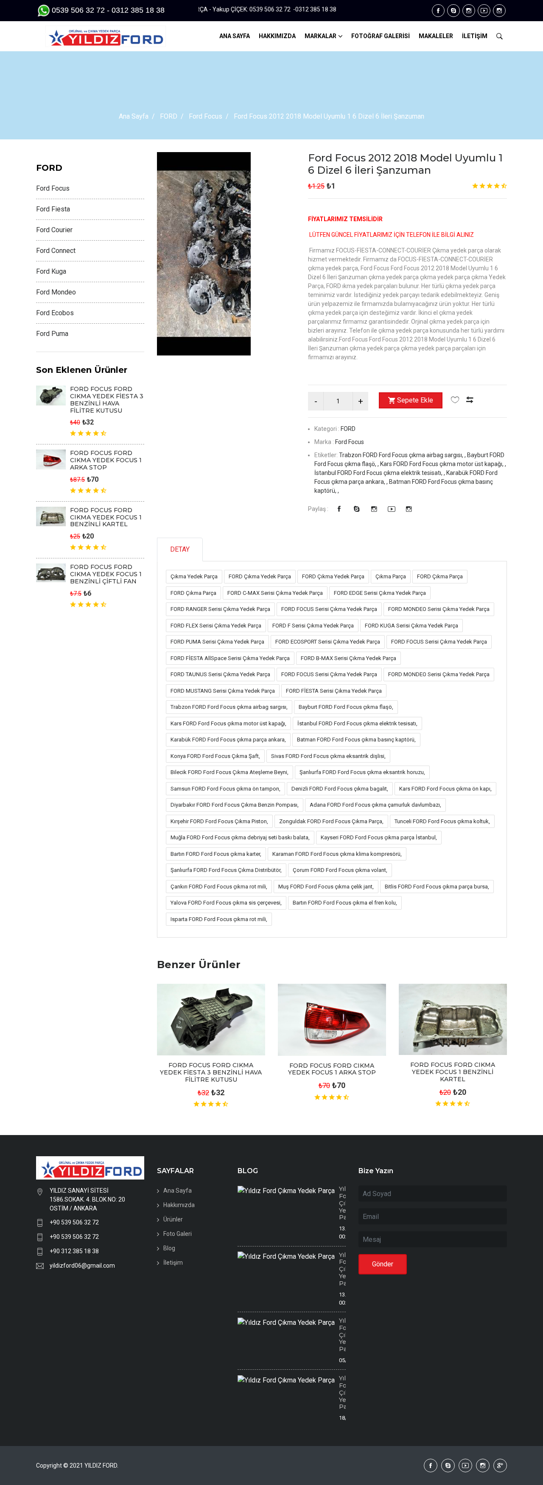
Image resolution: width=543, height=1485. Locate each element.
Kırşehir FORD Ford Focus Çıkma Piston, (219, 821)
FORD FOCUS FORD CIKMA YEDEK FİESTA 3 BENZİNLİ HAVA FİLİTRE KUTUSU (211, 1072)
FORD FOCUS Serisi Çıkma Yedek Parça (329, 609)
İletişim (173, 1262)
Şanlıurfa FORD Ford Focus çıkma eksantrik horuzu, (362, 772)
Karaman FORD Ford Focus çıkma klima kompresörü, (337, 854)
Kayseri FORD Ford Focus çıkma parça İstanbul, (379, 837)
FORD (168, 116)
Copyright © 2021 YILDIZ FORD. (78, 1465)
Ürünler (173, 1219)
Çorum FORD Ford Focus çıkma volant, (340, 870)
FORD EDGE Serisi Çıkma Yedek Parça (380, 593)
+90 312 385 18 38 (74, 1251)
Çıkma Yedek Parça (194, 576)
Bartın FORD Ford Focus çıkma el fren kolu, (345, 902)
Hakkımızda (179, 1205)
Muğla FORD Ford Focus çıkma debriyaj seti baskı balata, (240, 837)
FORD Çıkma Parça (440, 576)
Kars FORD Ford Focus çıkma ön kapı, (445, 789)
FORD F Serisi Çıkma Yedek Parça (313, 625)
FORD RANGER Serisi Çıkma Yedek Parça (220, 609)
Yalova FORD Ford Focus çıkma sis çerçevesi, (226, 902)
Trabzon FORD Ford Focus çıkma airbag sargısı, (229, 707)
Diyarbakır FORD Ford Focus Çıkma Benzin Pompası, (235, 805)
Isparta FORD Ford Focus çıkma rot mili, (219, 919)
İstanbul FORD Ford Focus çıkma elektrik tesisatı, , (380, 472)
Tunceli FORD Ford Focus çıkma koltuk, (442, 821)
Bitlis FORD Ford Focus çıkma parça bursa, (437, 886)
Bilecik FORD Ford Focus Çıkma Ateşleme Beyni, (229, 772)
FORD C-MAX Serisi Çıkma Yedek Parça (275, 593)
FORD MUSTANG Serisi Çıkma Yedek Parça (223, 691)
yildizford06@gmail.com (82, 1265)
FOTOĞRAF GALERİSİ (380, 36)
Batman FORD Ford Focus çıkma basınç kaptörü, (356, 739)
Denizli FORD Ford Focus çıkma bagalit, (339, 789)
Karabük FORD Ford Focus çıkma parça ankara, (228, 739)
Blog (169, 1248)
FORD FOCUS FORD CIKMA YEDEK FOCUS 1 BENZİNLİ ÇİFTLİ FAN (106, 574)
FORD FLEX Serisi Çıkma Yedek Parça (216, 625)
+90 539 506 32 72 (74, 1222)
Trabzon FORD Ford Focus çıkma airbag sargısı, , (403, 455)
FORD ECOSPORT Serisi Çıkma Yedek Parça (327, 641)
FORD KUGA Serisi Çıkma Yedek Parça (411, 625)
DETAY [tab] (180, 549)
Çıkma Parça (390, 576)
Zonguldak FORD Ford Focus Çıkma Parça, (331, 821)
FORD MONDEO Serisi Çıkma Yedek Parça (439, 609)
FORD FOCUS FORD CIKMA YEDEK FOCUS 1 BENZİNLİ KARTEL (452, 1072)
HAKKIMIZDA (277, 36)
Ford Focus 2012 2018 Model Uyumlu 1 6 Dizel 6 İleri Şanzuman (405, 164)
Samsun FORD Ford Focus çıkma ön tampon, (225, 789)
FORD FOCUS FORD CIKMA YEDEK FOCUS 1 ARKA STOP (332, 1069)
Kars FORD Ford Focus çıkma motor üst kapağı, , (443, 464)
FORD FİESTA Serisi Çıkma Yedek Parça (334, 691)
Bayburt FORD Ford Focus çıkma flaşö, (346, 707)
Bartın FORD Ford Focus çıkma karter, (216, 854)
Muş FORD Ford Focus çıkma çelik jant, (326, 886)
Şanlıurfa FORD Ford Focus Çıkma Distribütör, (226, 870)
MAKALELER (436, 36)
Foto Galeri (177, 1233)
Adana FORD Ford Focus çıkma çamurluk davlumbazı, (375, 805)
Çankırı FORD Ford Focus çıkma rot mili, (219, 886)
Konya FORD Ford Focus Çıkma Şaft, (215, 756)
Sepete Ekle (415, 400)
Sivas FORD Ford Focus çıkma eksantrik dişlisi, (328, 756)
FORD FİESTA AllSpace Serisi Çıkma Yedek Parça (230, 658)
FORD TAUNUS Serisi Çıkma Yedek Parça (220, 674)
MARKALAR (320, 36)
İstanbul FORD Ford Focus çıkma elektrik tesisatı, (357, 723)
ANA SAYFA (234, 36)
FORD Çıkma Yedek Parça (260, 576)
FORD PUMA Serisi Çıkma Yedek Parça (217, 641)
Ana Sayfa (133, 116)
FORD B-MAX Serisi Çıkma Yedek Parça (348, 658)
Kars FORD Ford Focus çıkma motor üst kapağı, (228, 723)
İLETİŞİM (474, 36)
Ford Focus (205, 116)
